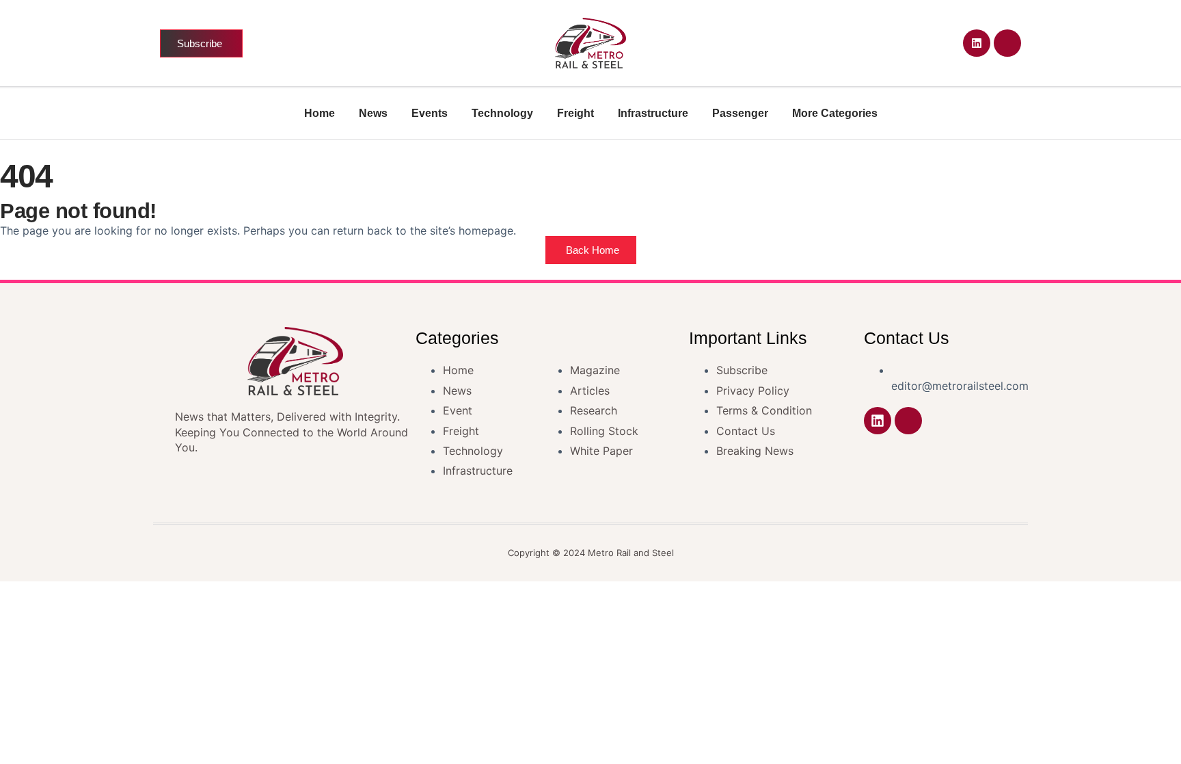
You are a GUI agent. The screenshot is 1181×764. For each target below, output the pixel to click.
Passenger (740, 113)
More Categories (835, 113)
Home (319, 113)
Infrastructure (653, 113)
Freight (575, 113)
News (373, 113)
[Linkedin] (976, 43)
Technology (502, 113)
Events (429, 113)
